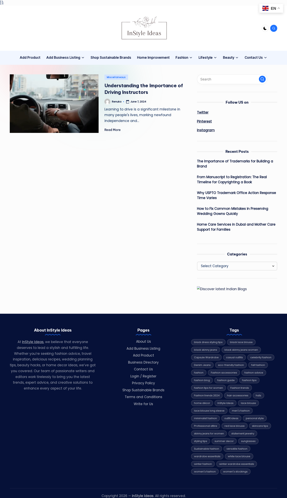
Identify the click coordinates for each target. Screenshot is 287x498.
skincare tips (260, 426)
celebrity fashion (260, 357)
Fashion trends (239, 388)
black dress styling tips (208, 342)
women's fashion (205, 471)
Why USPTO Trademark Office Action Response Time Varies (236, 195)
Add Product (143, 355)
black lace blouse (241, 342)
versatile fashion (236, 449)
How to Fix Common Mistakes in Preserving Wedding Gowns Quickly (232, 211)
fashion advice (253, 372)
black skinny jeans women (241, 350)
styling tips (200, 441)
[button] (262, 79)
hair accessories (237, 395)
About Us (143, 341)
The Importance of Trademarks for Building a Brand (235, 164)
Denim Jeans (202, 365)
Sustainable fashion (206, 449)
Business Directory (143, 362)
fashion (198, 372)
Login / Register (143, 376)
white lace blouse (239, 456)
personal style (255, 418)
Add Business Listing (143, 348)
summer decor (224, 441)
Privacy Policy (143, 383)
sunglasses (248, 441)
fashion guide (226, 380)
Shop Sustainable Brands (143, 390)
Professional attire (205, 426)
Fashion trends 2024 (207, 395)
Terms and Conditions (143, 397)
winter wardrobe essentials (236, 464)
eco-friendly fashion (231, 365)
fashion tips (249, 380)
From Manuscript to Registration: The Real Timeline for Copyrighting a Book (232, 179)
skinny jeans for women (209, 433)
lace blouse (248, 403)
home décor (202, 403)
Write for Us (143, 404)
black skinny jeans (205, 350)
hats (258, 395)
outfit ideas (231, 418)
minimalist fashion (205, 418)
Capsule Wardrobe (206, 357)
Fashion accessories (224, 372)
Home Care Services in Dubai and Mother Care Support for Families (236, 227)
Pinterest (204, 121)
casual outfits (234, 357)
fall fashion (258, 365)
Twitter (203, 112)
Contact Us (143, 369)
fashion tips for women (208, 388)
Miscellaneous (116, 77)
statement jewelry (242, 433)
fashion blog (202, 380)
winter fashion (203, 464)
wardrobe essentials (207, 456)
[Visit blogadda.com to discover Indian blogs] (222, 289)
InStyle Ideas (33, 342)
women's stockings (235, 471)
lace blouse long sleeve (209, 411)
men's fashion (241, 411)
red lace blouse (235, 426)
